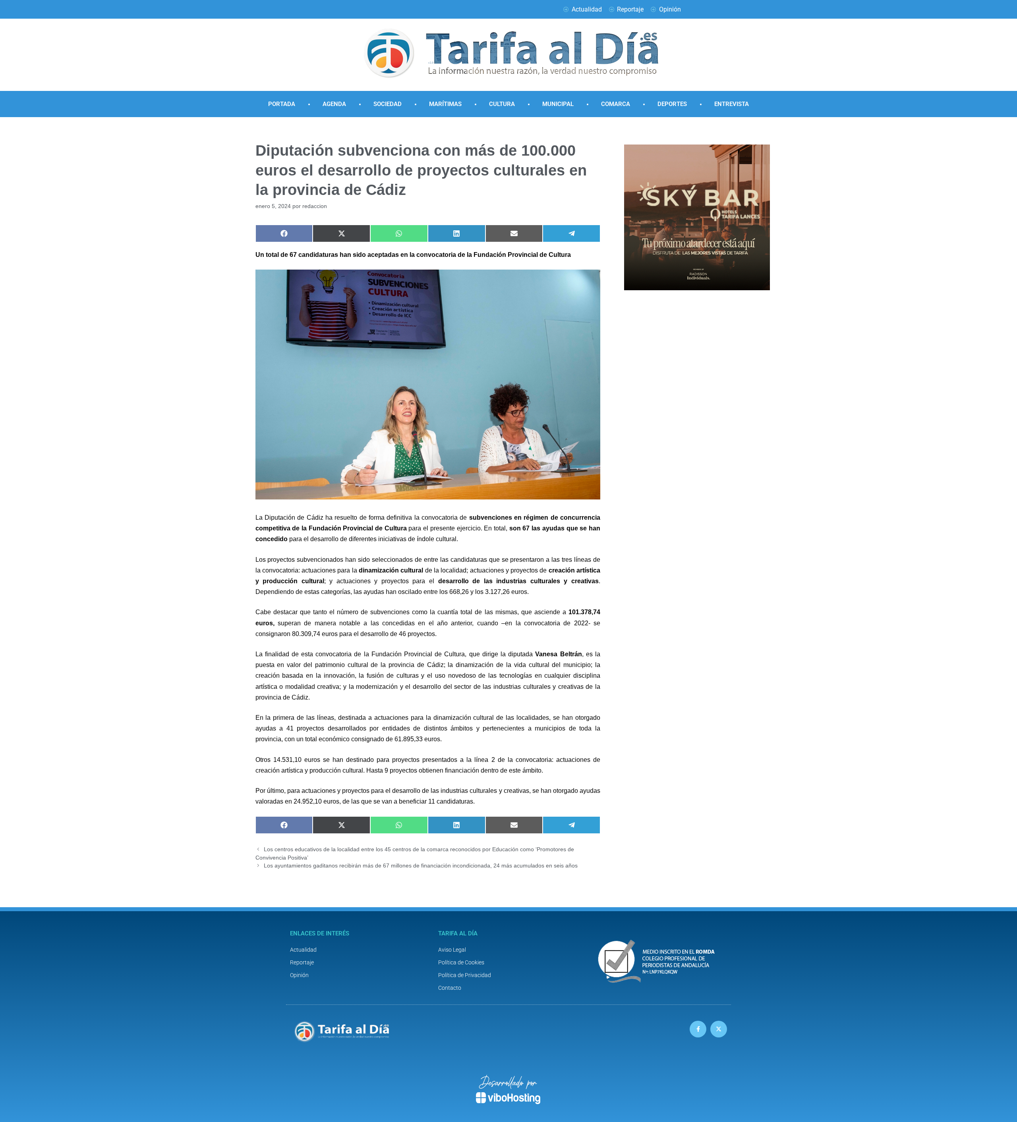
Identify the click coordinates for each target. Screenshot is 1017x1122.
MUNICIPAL (558, 104)
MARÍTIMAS (445, 104)
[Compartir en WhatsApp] (399, 233)
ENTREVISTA (731, 104)
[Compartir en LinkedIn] (456, 233)
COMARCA (615, 104)
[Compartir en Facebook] (284, 233)
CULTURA (502, 104)
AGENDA (334, 104)
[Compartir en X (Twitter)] (341, 233)
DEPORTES (672, 104)
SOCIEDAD (387, 104)
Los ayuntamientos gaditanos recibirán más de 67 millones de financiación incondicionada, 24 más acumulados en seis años (421, 866)
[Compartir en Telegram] (571, 233)
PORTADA (281, 104)
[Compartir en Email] (514, 233)
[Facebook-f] (698, 1029)
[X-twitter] (718, 1029)
